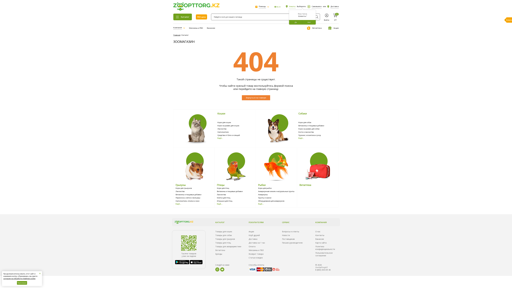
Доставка (253, 239)
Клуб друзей (254, 235)
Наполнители (223, 132)
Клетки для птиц (223, 198)
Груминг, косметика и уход (309, 135)
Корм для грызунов (184, 188)
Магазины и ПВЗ (196, 28)
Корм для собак (304, 122)
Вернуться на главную (256, 97)
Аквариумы (263, 194)
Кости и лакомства (306, 132)
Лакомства (221, 129)
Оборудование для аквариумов (271, 201)
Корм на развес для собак (309, 129)
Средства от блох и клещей (228, 135)
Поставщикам (288, 239)
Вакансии (211, 28)
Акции (336, 28)
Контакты (319, 235)
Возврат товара (256, 254)
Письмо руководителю (292, 242)
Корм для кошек (224, 122)
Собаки (302, 113)
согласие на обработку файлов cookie (19, 278)
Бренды (218, 254)
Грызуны (181, 185)
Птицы (221, 185)
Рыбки (262, 185)
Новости (286, 235)
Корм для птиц (223, 188)
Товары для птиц (223, 242)
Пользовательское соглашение (324, 254)
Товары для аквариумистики (228, 246)
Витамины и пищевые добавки (311, 125)
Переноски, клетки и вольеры (188, 198)
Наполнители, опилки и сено (187, 201)
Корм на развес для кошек (228, 125)
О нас (317, 231)
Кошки (221, 113)
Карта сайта (321, 242)
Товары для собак (223, 235)
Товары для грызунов (225, 239)
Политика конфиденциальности (325, 247)
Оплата (252, 246)
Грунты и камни (264, 198)
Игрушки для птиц (224, 201)
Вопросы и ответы (290, 231)
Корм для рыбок (265, 188)
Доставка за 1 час (257, 242)
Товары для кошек (223, 231)
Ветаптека (317, 28)
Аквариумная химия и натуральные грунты (276, 191)
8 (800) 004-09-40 (323, 270)
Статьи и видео (256, 257)
